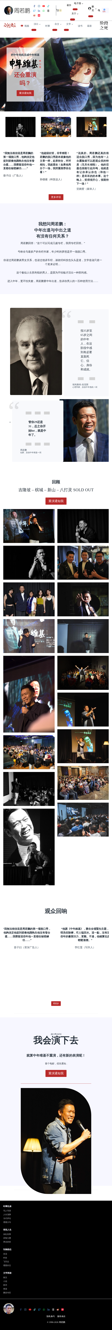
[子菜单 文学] (66, 30)
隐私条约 (51, 1316)
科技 (5, 1258)
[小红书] (39, 15)
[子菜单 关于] (72, 19)
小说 (5, 1281)
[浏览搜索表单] (99, 10)
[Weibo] (34, 15)
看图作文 (7, 1265)
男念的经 (7, 1242)
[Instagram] (39, 6)
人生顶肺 (7, 1215)
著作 (69, 5)
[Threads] (48, 10)
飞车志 (6, 1262)
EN (104, 11)
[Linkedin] (39, 10)
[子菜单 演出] (33, 30)
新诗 (5, 1285)
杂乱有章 (7, 1234)
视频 (26, 26)
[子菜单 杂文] (54, 30)
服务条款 (61, 1316)
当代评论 (7, 1218)
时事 (47, 26)
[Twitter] (34, 10)
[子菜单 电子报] (75, 9)
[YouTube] (43, 6)
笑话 (5, 1254)
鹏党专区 (7, 1293)
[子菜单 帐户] (90, 16)
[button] (96, 9)
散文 (5, 1277)
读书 (80, 26)
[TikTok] (48, 6)
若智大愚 (7, 1238)
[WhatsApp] (43, 10)
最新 (89, 26)
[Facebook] (34, 6)
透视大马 (7, 1222)
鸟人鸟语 (7, 1211)
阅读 (5, 1289)
